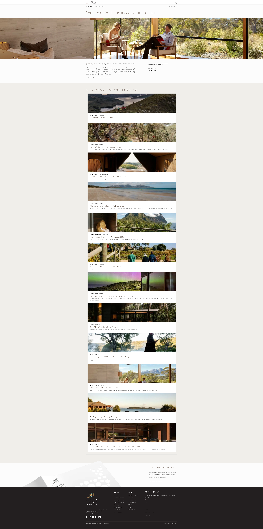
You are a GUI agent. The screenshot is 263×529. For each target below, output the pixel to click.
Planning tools (117, 509)
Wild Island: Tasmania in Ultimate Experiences (107, 206)
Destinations (121, 2)
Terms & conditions (166, 523)
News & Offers (154, 2)
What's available (132, 502)
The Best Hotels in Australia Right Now (104, 417)
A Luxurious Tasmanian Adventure (102, 117)
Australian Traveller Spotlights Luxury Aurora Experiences (111, 296)
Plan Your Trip (137, 2)
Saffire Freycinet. (106, 78)
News (99, 354)
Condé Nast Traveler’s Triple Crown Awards (106, 327)
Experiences (129, 2)
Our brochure (131, 509)
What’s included (132, 500)
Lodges (114, 2)
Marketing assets (118, 505)
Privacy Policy (174, 523)
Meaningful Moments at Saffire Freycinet (105, 267)
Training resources (118, 512)
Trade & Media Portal (119, 502)
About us (116, 495)
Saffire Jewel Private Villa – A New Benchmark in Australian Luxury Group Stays (120, 447)
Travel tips (130, 497)
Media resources (118, 507)
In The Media (101, 115)
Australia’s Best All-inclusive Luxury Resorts (106, 147)
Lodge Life (102, 509)
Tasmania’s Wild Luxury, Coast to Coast (104, 388)
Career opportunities (119, 500)
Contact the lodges (133, 495)
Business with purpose (119, 497)
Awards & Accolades (99, 6)
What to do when (132, 505)
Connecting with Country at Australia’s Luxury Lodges (110, 357)
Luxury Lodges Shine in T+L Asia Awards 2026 (107, 237)
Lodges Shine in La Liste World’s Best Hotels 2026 (108, 176)
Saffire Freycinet (90, 6)
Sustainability (145, 2)
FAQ (129, 507)
